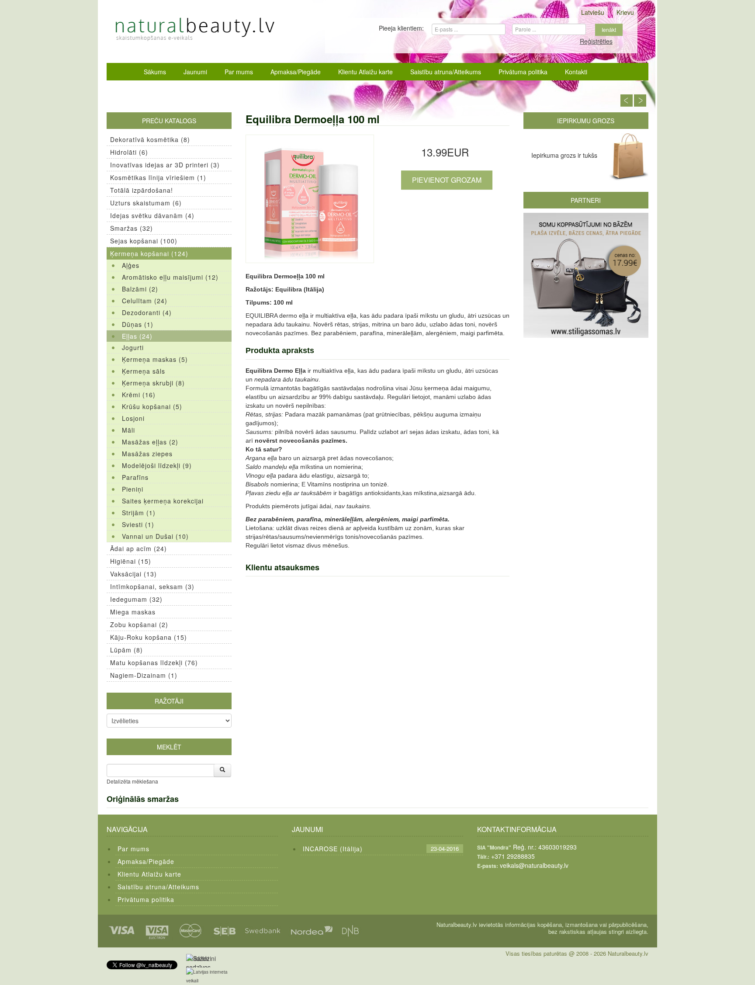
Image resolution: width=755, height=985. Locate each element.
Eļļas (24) (137, 336)
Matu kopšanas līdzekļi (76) (154, 662)
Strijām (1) (139, 512)
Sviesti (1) (138, 524)
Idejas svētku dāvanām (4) (152, 215)
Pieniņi (132, 489)
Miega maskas (133, 611)
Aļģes (130, 265)
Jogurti (133, 347)
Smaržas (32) (131, 228)
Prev (626, 100)
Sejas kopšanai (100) (143, 240)
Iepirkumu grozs (585, 120)
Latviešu (592, 12)
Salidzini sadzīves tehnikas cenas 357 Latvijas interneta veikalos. (200, 961)
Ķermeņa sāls (143, 371)
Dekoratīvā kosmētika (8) (150, 139)
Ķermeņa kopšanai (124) (149, 253)
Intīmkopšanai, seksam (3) (152, 586)
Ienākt (609, 29)
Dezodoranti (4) (147, 312)
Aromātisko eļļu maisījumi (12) (170, 277)
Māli (128, 430)
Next (640, 100)
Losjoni (133, 418)
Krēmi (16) (139, 394)
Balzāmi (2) (140, 288)
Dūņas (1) (137, 324)
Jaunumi (195, 71)
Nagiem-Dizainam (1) (143, 675)
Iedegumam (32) (136, 599)
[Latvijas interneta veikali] (212, 976)
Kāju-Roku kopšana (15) (148, 637)
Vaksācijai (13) (133, 573)
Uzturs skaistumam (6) (146, 202)
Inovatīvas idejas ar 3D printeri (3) (165, 164)
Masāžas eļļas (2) (150, 441)
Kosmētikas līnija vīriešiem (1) (158, 177)
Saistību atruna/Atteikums (445, 71)
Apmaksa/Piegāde (295, 71)
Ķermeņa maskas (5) (155, 359)
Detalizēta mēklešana (132, 781)
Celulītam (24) (144, 300)
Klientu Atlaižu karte (365, 71)
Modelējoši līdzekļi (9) (157, 465)
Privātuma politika (523, 71)
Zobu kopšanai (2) (139, 624)
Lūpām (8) (126, 649)
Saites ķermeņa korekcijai (163, 500)
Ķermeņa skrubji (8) (153, 382)
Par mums (239, 71)
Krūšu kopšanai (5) (152, 406)
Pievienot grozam (446, 180)
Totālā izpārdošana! (141, 190)
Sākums (155, 71)
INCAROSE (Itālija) (333, 848)
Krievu (625, 12)
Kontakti (576, 71)
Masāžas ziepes (147, 453)
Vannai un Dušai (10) (155, 536)
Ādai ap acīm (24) (138, 548)
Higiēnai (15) (130, 561)
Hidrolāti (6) (129, 152)
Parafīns (135, 477)
